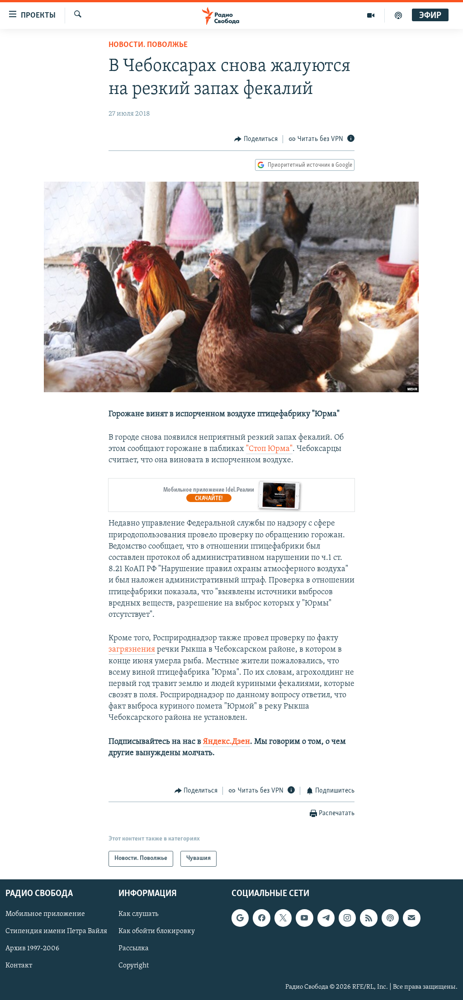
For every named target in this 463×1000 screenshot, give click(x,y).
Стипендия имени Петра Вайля (56, 931)
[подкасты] (398, 15)
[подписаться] (411, 917)
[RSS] (368, 917)
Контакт (18, 965)
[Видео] (371, 15)
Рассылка (133, 948)
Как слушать (138, 914)
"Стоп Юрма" (269, 449)
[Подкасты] (390, 917)
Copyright (133, 965)
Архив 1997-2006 (32, 948)
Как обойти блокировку (156, 931)
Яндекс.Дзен (226, 742)
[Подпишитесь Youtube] (304, 917)
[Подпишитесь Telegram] (326, 917)
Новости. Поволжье (148, 45)
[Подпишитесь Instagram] (347, 917)
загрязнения (132, 650)
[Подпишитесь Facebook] (261, 917)
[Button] (256, 139)
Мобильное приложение (45, 914)
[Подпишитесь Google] (240, 917)
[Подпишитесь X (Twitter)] (283, 917)
